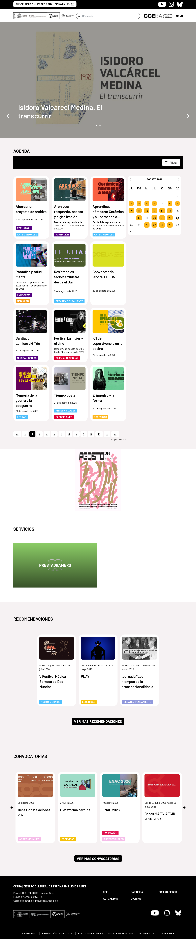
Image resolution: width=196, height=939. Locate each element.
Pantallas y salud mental (29, 274)
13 (154, 210)
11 (139, 210)
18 (139, 217)
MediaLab (23, 301)
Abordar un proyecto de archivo (31, 209)
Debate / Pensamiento (69, 301)
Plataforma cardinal (75, 810)
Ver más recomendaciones (98, 721)
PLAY (85, 676)
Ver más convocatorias (98, 858)
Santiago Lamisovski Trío (28, 340)
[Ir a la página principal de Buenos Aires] (158, 15)
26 (146, 225)
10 (131, 210)
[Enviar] (79, 16)
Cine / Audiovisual (67, 358)
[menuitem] (114, 892)
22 (169, 217)
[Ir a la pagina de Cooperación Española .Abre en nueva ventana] (67, 16)
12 (147, 210)
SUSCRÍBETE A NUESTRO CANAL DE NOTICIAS (43, 4)
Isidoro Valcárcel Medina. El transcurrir (60, 111)
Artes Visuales (27, 234)
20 (154, 217)
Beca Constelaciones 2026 (34, 812)
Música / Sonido (27, 358)
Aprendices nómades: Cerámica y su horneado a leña (108, 211)
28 (162, 225)
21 (162, 217)
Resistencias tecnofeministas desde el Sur (66, 277)
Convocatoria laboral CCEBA (104, 274)
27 (154, 225)
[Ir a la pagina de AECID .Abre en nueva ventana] (53, 15)
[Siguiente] (178, 179)
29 (169, 225)
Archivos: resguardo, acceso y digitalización (68, 211)
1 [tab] (96, 125)
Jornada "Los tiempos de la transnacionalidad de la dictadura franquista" (138, 681)
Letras (21, 417)
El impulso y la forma (103, 397)
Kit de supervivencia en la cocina (107, 343)
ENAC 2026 (111, 810)
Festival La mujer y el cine (68, 340)
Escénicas (100, 417)
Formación (23, 228)
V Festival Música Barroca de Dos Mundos (52, 681)
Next (187, 116)
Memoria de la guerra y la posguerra (26, 400)
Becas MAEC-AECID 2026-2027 (159, 816)
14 (162, 210)
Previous (8, 116)
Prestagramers (55, 565)
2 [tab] (100, 125)
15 (170, 210)
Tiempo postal (65, 395)
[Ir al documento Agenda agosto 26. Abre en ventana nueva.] (98, 480)
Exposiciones (64, 417)
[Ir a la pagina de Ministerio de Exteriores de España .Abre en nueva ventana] (30, 15)
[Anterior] (130, 179)
